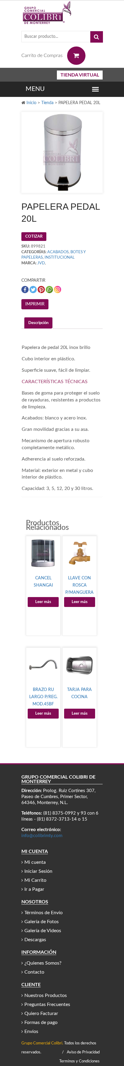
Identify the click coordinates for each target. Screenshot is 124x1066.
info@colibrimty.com (41, 835)
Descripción (38, 323)
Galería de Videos (42, 930)
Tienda (47, 103)
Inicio (31, 103)
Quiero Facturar (41, 1013)
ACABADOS (58, 252)
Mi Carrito (35, 880)
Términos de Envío (43, 912)
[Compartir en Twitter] (33, 290)
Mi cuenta (35, 862)
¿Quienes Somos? (42, 963)
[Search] (96, 37)
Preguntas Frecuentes (47, 1004)
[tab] (38, 323)
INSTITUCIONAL (60, 258)
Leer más (43, 602)
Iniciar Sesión (38, 871)
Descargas (35, 939)
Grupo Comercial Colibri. (42, 1043)
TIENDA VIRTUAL (79, 75)
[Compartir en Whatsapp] (50, 290)
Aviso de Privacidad (83, 1052)
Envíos (31, 1031)
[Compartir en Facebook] (25, 290)
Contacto (34, 972)
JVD (41, 263)
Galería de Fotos (41, 921)
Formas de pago (40, 1022)
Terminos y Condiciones (79, 1061)
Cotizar (33, 237)
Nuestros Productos (45, 995)
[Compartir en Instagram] (57, 290)
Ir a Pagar (34, 889)
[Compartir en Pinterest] (42, 290)
